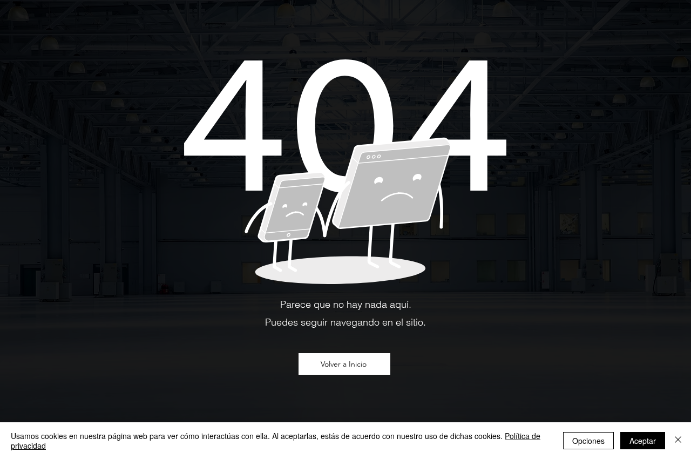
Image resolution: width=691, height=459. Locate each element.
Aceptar (642, 440)
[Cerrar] (678, 440)
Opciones (588, 440)
